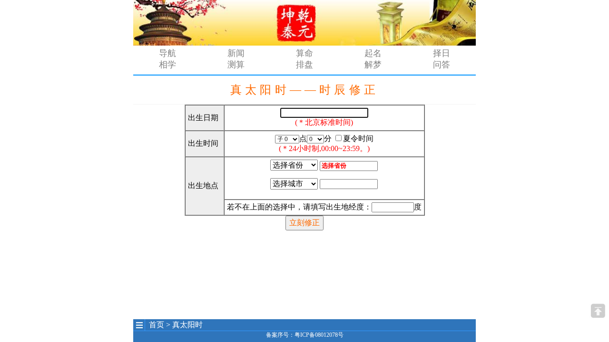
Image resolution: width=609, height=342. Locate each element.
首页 (156, 325)
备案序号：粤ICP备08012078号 (305, 335)
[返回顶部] (597, 310)
